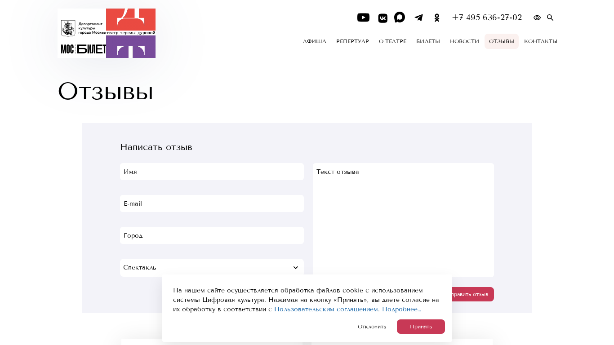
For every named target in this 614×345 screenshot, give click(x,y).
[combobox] (212, 268)
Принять (421, 326)
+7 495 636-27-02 (487, 17)
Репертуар (352, 41)
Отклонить (372, 326)
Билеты (428, 41)
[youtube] (363, 18)
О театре (392, 41)
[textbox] (212, 268)
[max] (400, 18)
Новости (464, 41)
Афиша (314, 41)
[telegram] (419, 18)
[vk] (382, 18)
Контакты (540, 41)
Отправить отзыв (466, 294)
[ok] (437, 18)
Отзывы (501, 41)
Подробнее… (401, 309)
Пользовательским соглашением (326, 309)
